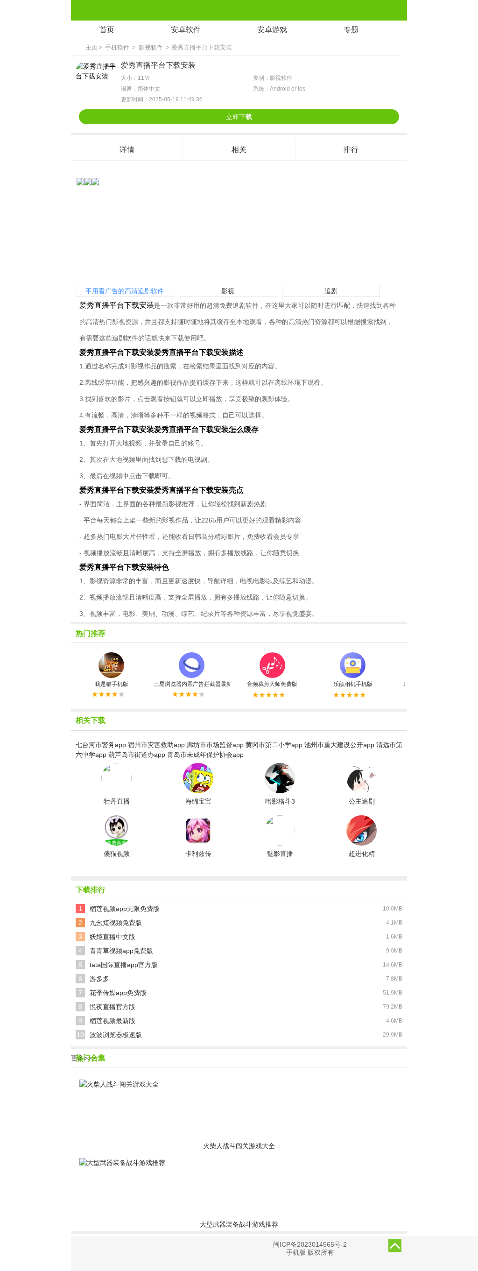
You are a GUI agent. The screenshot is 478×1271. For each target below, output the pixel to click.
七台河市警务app (101, 744)
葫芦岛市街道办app (136, 754)
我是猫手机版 (111, 684)
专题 (351, 30)
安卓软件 (186, 30)
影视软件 (151, 47)
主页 (91, 47)
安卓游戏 (272, 30)
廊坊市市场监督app (215, 744)
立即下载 (239, 116)
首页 (106, 30)
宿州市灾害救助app (156, 744)
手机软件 (117, 47)
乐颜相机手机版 (353, 684)
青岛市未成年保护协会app (205, 754)
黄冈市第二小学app (274, 744)
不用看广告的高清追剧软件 (124, 291)
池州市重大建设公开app (339, 744)
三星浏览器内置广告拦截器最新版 (192, 684)
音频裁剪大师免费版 (272, 684)
